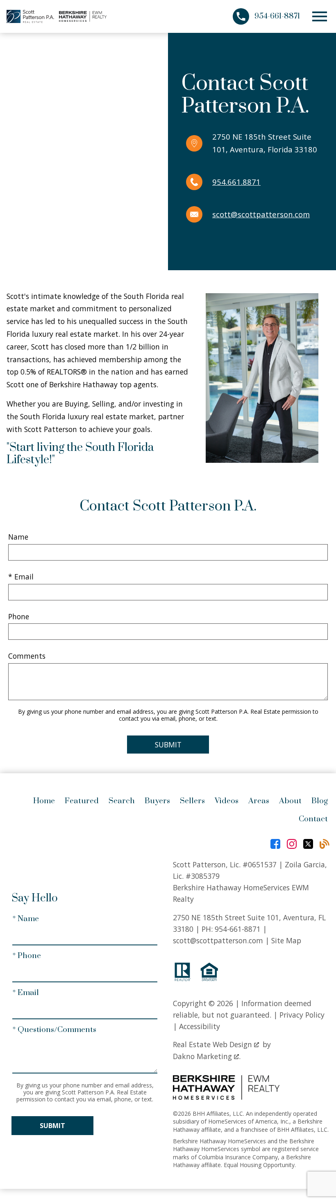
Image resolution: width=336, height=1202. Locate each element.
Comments (26, 656)
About (290, 801)
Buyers (157, 801)
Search (122, 801)
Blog (319, 801)
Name (18, 537)
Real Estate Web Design (213, 1044)
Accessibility (199, 1026)
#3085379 (203, 876)
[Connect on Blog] (324, 844)
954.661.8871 (236, 182)
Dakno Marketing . (207, 1056)
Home (44, 801)
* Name (25, 919)
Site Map (286, 940)
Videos (226, 801)
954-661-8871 (238, 929)
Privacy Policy (302, 1015)
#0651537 (260, 864)
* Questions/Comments (54, 1029)
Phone (18, 616)
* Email (21, 576)
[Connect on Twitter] (308, 844)
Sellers (192, 801)
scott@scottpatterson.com (261, 214)
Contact (313, 819)
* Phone (26, 956)
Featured (82, 801)
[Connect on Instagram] (292, 844)
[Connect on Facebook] (275, 844)
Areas (258, 801)
